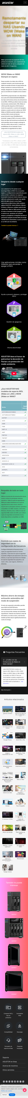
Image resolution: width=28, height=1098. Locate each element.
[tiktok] (4, 1081)
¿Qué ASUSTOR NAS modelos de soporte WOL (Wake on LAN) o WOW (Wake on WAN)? (13, 134)
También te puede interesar (9, 225)
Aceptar (12, 1094)
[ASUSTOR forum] (23, 1081)
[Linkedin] (7, 1081)
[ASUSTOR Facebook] (9, 1081)
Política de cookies (6, 1091)
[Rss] (18, 1081)
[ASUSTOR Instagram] (12, 1081)
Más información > (6, 690)
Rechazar (5, 1094)
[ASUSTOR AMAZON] (25, 1090)
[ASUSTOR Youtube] (20, 1081)
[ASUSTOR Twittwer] (15, 1081)
